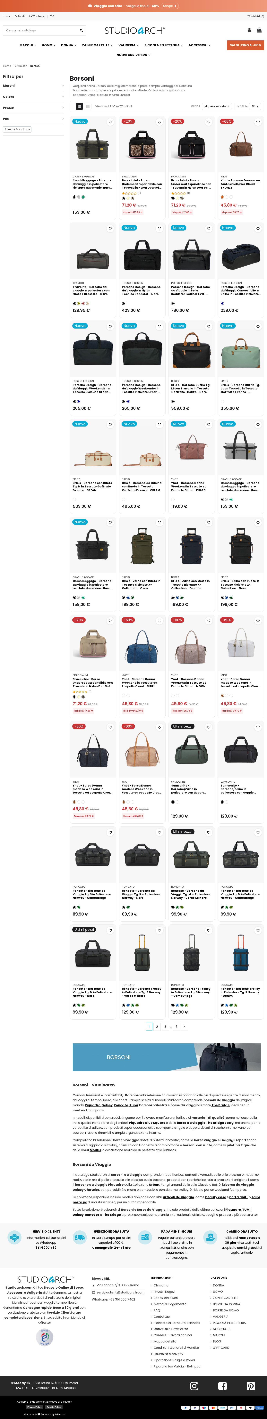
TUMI (246, 1209)
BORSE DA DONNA (226, 1304)
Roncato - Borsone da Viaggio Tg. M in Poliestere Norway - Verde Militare (190, 894)
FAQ (52, 16)
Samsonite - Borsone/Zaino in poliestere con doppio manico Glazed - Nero (237, 791)
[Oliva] (132, 597)
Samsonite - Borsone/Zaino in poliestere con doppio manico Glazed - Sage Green (187, 793)
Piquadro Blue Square (147, 1123)
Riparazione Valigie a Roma (174, 1360)
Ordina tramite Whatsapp (30, 16)
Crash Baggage (83, 176)
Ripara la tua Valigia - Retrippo (177, 1366)
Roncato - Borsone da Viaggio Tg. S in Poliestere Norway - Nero (141, 894)
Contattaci (162, 1316)
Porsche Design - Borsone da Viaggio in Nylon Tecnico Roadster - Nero (141, 290)
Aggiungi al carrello (95, 168)
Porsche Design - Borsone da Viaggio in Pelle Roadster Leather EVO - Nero (190, 292)
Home (7, 16)
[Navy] (222, 303)
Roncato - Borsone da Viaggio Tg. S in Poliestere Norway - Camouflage (92, 894)
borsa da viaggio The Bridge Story (205, 1123)
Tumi (133, 1105)
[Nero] (74, 197)
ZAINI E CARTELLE (225, 1298)
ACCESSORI (221, 1329)
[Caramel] (222, 695)
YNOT (224, 176)
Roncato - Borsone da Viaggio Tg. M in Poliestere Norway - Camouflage (240, 894)
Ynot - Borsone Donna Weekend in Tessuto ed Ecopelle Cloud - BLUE (139, 682)
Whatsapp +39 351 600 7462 (113, 1299)
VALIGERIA (220, 1316)
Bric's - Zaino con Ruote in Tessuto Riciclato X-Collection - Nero (240, 584)
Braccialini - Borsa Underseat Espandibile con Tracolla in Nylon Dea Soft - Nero (191, 185)
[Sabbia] (128, 198)
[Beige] (87, 303)
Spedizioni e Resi (166, 1298)
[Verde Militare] (182, 907)
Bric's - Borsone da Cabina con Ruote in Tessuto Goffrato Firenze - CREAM (141, 486)
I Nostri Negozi (164, 1291)
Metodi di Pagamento (170, 1304)
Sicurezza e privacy (168, 1354)
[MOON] (128, 695)
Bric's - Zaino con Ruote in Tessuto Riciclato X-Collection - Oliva (141, 584)
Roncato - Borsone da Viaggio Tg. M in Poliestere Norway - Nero (92, 992)
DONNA (218, 1285)
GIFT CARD (221, 1347)
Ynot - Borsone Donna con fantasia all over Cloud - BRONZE (240, 183)
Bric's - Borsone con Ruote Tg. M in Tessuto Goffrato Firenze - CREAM (92, 486)
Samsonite (178, 781)
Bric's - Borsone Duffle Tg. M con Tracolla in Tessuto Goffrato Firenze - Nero (190, 388)
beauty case (215, 1197)
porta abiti (238, 1197)
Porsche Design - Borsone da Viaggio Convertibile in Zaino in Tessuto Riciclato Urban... (240, 292)
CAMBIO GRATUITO (242, 1231)
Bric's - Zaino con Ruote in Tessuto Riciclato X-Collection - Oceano (190, 584)
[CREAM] (74, 499)
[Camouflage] (79, 907)
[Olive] (79, 303)
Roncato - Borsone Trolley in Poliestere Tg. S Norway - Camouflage (191, 992)
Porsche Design (132, 283)
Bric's (175, 381)
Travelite (78, 283)
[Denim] (128, 1005)
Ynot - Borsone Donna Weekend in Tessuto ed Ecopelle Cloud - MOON (188, 682)
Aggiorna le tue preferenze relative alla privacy (44, 1401)
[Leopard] (132, 198)
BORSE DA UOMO (226, 1310)
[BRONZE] (231, 197)
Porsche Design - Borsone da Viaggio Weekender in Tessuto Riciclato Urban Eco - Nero (141, 390)
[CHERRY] (226, 197)
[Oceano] (128, 597)
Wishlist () (257, 16)
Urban (154, 1184)
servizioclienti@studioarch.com (120, 1292)
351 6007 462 (46, 1247)
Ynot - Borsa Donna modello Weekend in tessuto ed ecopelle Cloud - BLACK (92, 791)
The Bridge (220, 1105)
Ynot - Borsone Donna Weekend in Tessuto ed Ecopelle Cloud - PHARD (188, 486)
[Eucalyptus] (222, 401)
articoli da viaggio (178, 1197)
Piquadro (92, 1105)
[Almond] (222, 197)
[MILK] (231, 695)
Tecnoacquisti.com (52, 1414)
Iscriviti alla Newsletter (171, 1329)
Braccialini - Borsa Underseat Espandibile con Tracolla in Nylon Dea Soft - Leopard (142, 185)
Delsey (107, 1105)
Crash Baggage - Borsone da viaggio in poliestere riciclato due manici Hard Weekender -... (92, 185)
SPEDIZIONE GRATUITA (111, 1231)
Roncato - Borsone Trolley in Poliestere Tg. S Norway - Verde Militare (141, 992)
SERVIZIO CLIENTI (46, 1231)
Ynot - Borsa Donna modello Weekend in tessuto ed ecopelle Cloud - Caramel (141, 791)
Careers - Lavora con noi (173, 1335)
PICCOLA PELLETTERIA (229, 1323)
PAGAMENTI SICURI (176, 1231)
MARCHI (219, 1335)
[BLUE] (123, 695)
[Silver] (79, 197)
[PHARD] (173, 499)
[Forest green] (83, 197)
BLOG (217, 1341)
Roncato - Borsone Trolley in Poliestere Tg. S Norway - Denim (240, 992)
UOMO (218, 1291)
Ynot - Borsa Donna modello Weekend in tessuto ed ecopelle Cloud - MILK (240, 684)
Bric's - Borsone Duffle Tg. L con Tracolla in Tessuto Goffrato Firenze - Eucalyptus (240, 390)
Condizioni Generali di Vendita (176, 1347)
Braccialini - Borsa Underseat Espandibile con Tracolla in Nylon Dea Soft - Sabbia (93, 684)
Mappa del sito (165, 1341)
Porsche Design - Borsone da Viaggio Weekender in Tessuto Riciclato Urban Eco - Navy (92, 390)
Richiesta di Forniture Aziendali (177, 1323)
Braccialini (129, 176)
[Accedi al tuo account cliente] (249, 30)
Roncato (79, 886)
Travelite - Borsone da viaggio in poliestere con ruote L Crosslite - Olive (91, 290)
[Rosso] (83, 303)
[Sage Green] (177, 802)
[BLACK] (226, 695)
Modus (95, 1150)
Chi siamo (161, 1285)
